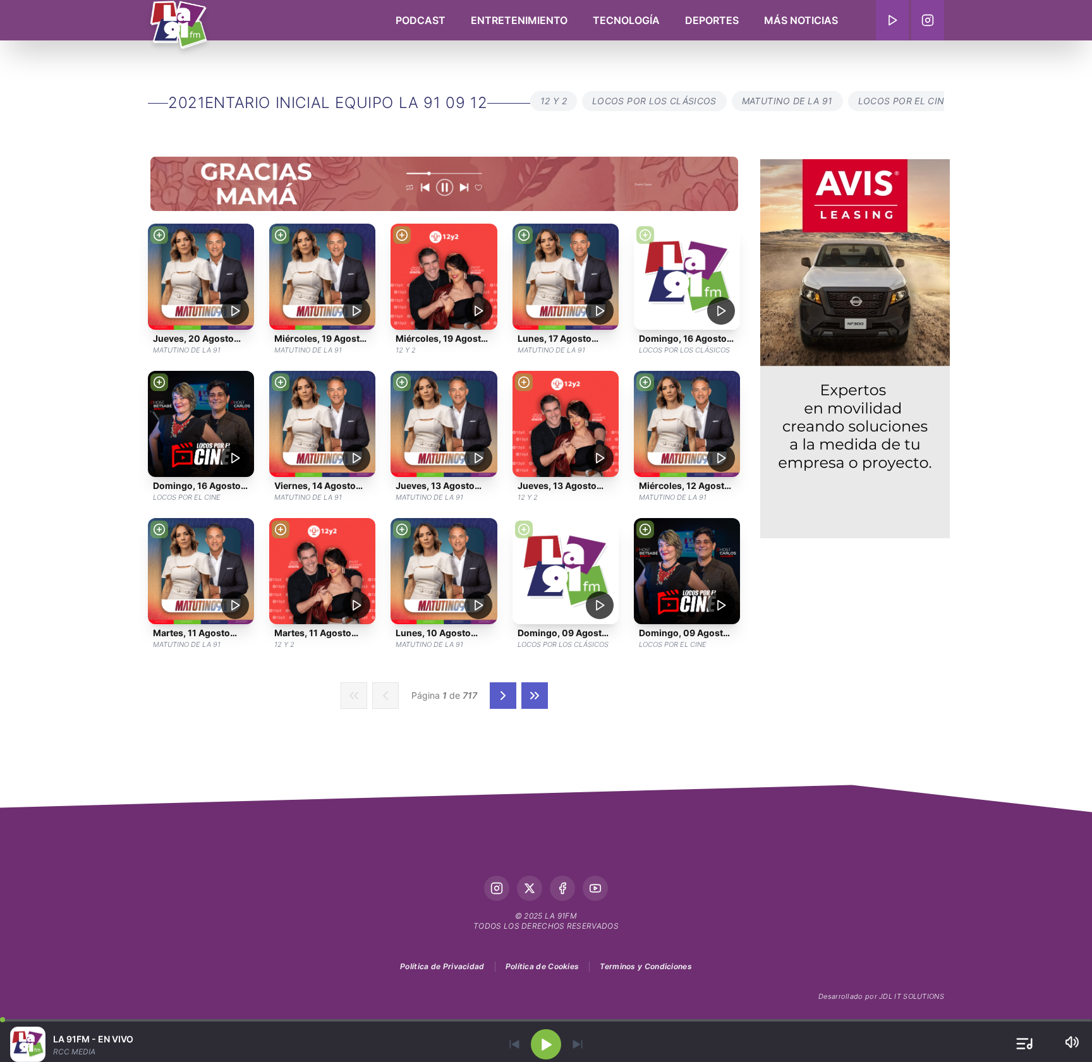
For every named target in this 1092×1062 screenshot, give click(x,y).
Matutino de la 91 (787, 100)
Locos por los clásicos (654, 100)
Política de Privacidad (442, 966)
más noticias (801, 20)
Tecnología (626, 20)
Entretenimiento (519, 20)
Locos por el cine (904, 100)
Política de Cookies (542, 966)
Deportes (712, 20)
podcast (421, 20)
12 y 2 (553, 100)
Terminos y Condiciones (646, 966)
